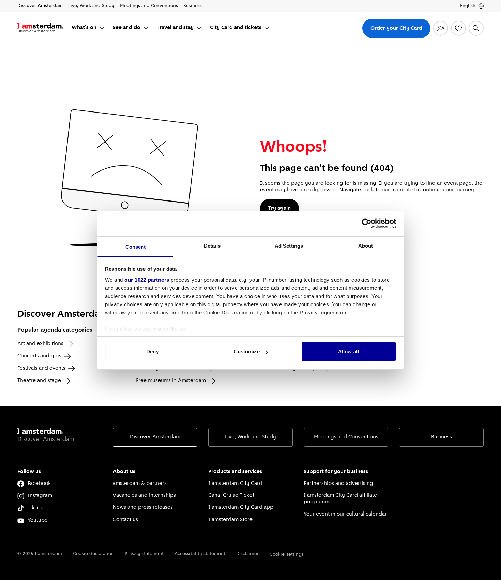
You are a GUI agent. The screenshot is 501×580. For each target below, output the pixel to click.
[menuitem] (88, 28)
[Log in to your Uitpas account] (440, 28)
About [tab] (365, 246)
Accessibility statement (199, 553)
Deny (152, 351)
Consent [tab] (135, 247)
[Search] (476, 28)
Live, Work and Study (250, 437)
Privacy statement (144, 553)
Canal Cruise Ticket (231, 495)
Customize (247, 351)
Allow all (348, 351)
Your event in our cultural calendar (345, 514)
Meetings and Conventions (346, 437)
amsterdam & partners (140, 483)
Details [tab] (212, 246)
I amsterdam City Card (235, 483)
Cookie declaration (93, 553)
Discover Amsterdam (155, 437)
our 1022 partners (146, 280)
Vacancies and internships (144, 495)
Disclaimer (247, 553)
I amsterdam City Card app (240, 507)
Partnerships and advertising (338, 483)
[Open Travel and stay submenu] (199, 28)
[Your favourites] (458, 28)
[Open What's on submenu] (102, 28)
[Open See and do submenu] (146, 28)
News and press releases (143, 507)
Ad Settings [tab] (289, 246)
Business (441, 437)
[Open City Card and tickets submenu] (267, 28)
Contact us (125, 519)
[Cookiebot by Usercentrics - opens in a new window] (366, 223)
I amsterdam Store (230, 519)
